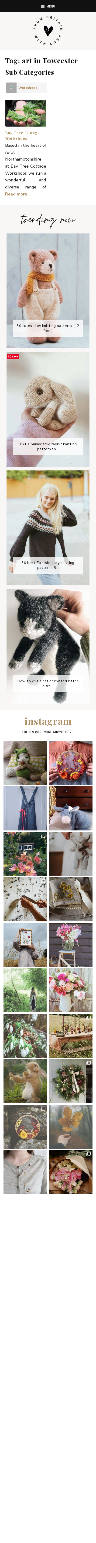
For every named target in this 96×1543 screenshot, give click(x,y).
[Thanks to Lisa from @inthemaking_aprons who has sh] (25, 1172)
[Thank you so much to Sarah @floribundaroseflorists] (71, 1081)
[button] (48, 6)
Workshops (27, 88)
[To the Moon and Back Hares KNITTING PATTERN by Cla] (25, 1081)
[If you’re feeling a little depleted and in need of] (71, 899)
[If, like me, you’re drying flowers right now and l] (71, 763)
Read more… (18, 194)
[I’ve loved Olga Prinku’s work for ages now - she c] (25, 1127)
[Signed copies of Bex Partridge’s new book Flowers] (71, 1036)
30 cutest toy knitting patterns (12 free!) (48, 328)
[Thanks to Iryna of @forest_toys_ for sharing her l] (71, 854)
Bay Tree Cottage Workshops (22, 135)
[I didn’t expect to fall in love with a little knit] (25, 763)
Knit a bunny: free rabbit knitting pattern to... (48, 446)
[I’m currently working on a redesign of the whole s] (71, 990)
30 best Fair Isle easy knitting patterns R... (48, 565)
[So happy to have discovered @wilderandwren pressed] (25, 945)
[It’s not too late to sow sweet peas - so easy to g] (71, 945)
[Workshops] (11, 88)
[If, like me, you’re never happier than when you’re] (25, 808)
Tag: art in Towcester (41, 60)
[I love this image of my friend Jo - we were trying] (25, 990)
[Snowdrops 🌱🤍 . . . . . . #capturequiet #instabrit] (25, 1036)
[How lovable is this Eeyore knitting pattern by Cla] (71, 808)
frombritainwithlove (56, 732)
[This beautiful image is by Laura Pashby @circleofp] (71, 1127)
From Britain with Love (48, 30)
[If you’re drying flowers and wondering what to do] (25, 899)
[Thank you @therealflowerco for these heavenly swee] (71, 1172)
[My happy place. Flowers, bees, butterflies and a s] (25, 854)
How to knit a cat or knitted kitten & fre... (48, 683)
